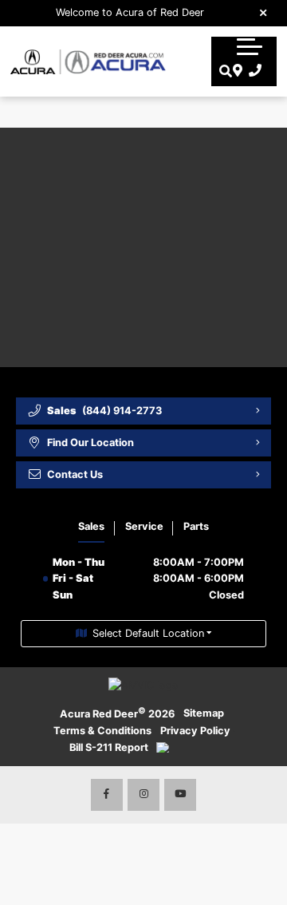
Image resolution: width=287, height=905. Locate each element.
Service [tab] (144, 526)
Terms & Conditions (102, 731)
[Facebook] (107, 795)
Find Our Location (90, 443)
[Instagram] (143, 795)
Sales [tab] (91, 526)
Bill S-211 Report (108, 747)
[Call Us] (252, 71)
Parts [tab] (196, 526)
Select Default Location (148, 633)
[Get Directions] (235, 71)
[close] (263, 12)
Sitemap (203, 713)
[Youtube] (180, 795)
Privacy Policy (195, 731)
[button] (249, 46)
